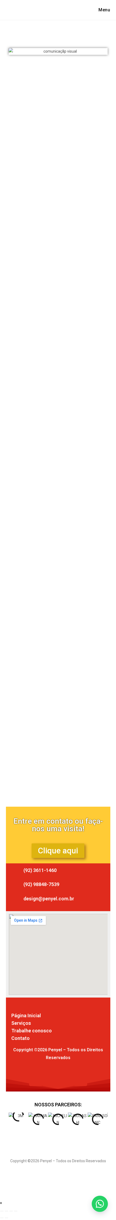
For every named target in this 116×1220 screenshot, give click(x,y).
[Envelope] (65, 1079)
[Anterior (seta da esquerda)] (2, 1217)
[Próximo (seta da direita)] (6, 1217)
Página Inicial (26, 1015)
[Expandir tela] (6, 1211)
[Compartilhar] (11, 1211)
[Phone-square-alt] (80, 1079)
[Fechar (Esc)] (16, 1211)
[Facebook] (36, 1079)
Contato (20, 1038)
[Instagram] (50, 1079)
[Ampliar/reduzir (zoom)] (2, 1211)
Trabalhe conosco (31, 1030)
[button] (15, 51)
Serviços (21, 1023)
